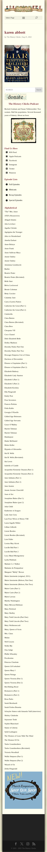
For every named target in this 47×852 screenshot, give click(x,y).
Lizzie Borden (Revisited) (15, 535)
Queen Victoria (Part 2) (14, 683)
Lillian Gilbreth (10, 527)
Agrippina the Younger (13, 232)
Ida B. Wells (9, 453)
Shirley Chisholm (11, 715)
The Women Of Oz (12, 740)
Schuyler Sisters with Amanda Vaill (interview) (23, 711)
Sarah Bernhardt (11, 703)
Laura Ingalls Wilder (12, 523)
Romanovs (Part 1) (12, 691)
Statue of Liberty (11, 728)
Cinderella (9, 314)
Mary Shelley (10, 613)
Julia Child (9, 507)
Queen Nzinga (10, 674)
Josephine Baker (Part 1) (14, 498)
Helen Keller (9, 445)
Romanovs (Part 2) (12, 695)
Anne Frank (9, 248)
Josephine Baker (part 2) (14, 502)
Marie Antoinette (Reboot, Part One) (19, 580)
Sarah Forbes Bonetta (13, 707)
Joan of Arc (9, 494)
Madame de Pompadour (14, 568)
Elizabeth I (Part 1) (12, 380)
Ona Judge (9, 650)
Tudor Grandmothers (13, 744)
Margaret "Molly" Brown (14, 572)
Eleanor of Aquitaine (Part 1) (16, 363)
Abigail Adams (10, 220)
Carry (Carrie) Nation (13, 302)
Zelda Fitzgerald (11, 769)
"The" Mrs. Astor (11, 212)
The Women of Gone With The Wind (19, 736)
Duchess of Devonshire (14, 359)
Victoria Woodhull (12, 752)
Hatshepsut (9, 437)
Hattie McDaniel (11, 441)
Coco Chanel (10, 335)
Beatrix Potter (10, 273)
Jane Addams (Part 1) (13, 478)
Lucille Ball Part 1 (12, 548)
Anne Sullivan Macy (13, 253)
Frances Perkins (11, 404)
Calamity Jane (10, 298)
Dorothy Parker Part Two (14, 351)
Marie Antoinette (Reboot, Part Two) (19, 584)
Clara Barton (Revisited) (14, 322)
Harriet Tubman (11, 429)
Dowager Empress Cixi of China (17, 355)
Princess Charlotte (12, 662)
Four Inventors (10, 400)
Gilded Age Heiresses (13, 416)
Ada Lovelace (10, 224)
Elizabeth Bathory (12, 371)
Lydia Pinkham (10, 560)
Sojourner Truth (11, 720)
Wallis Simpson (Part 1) (14, 756)
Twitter (12, 169)
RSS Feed (13, 152)
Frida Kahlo (9, 408)
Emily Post (9, 396)
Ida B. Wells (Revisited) (14, 457)
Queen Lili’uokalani (12, 666)
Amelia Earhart (10, 240)
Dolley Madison (11, 343)
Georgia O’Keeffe (12, 412)
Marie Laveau (10, 597)
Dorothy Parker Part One (14, 347)
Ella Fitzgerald (10, 392)
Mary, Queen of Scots (13, 629)
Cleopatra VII (10, 330)
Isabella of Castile (11, 466)
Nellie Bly (8, 646)
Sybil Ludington (11, 732)
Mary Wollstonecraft (12, 625)
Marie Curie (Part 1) (12, 588)
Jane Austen (9, 486)
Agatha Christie (11, 228)
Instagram (13, 165)
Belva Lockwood (11, 285)
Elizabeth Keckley (12, 388)
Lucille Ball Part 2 (12, 552)
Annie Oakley (10, 257)
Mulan (7, 638)
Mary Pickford (10, 609)
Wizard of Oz (10, 765)
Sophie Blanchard (11, 724)
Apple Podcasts (15, 156)
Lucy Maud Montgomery (14, 556)
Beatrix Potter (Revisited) (14, 277)
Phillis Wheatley (11, 654)
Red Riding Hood (11, 687)
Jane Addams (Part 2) (13, 482)
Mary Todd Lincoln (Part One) (16, 617)
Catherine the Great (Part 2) (15, 310)
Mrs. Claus (9, 634)
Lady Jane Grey (11, 515)
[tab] (24, 184)
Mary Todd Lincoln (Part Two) (16, 621)
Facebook (13, 160)
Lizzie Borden (10, 531)
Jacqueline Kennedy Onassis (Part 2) (19, 474)
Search (38, 90)
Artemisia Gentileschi (13, 265)
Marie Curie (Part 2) (12, 593)
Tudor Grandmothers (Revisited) (17, 748)
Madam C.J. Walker (12, 564)
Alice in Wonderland (13, 236)
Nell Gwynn (9, 642)
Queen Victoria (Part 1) (14, 679)
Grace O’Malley (11, 425)
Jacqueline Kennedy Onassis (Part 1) (19, 470)
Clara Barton (9, 318)
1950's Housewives (12, 216)
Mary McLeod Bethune (14, 605)
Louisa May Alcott (12, 543)
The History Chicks (14, 37)
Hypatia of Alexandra (13, 449)
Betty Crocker (10, 294)
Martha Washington (12, 601)
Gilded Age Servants (13, 421)
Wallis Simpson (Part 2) (14, 761)
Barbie (7, 269)
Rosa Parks (9, 699)
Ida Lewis (8, 461)
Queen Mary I (10, 670)
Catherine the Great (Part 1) (15, 306)
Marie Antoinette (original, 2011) (17, 576)
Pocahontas (9, 658)
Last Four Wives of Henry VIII (16, 519)
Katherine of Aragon (13, 511)
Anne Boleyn (10, 244)
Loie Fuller (9, 539)
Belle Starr (9, 281)
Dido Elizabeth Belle (13, 339)
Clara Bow (9, 326)
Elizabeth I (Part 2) (12, 384)
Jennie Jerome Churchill (14, 490)
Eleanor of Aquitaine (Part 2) (16, 367)
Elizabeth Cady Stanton (14, 375)
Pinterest (12, 173)
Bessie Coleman (11, 289)
